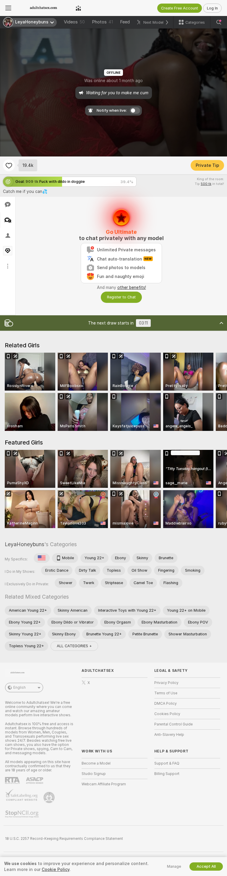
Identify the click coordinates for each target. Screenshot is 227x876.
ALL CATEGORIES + (74, 646)
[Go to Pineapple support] (49, 797)
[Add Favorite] (9, 165)
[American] (42, 558)
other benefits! (131, 287)
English (19, 687)
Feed (125, 22)
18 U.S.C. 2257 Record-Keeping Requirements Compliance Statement (64, 839)
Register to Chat (121, 297)
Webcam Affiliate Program (104, 784)
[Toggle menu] (8, 8)
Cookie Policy (55, 869)
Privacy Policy (166, 683)
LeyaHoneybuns (24, 544)
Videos (74, 22)
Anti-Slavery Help (169, 735)
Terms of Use (165, 693)
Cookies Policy (167, 714)
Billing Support (166, 774)
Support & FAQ (166, 763)
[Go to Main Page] (43, 8)
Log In (212, 8)
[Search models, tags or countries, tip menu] (218, 22)
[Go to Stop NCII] (22, 814)
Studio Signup (94, 774)
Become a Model (96, 763)
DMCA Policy (165, 703)
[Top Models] (78, 8)
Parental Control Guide (173, 724)
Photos (102, 22)
